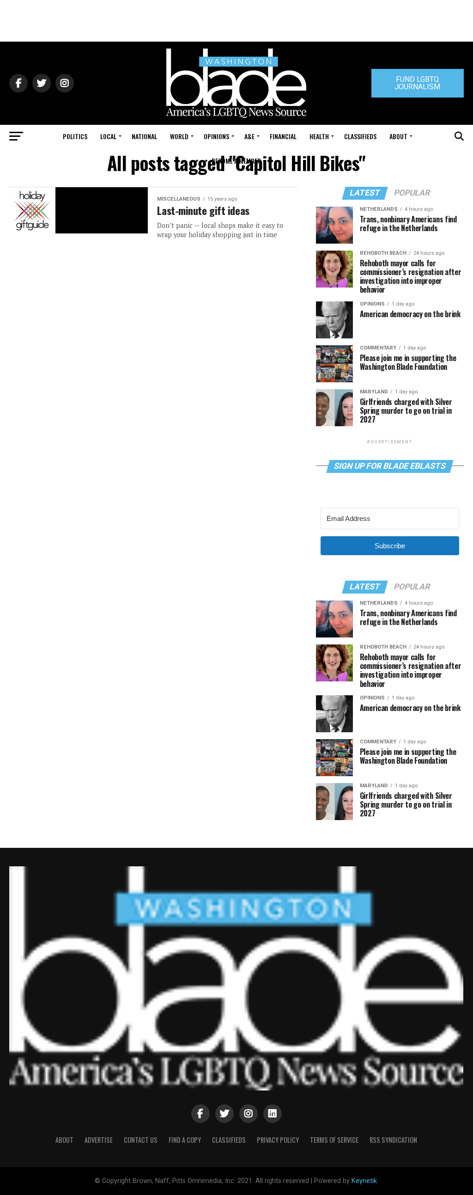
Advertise (99, 1140)
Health (319, 136)
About (398, 136)
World (179, 136)
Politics (75, 136)
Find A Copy (185, 1140)
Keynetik (364, 1181)
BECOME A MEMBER (236, 160)
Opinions (216, 136)
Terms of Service (334, 1140)
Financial (283, 136)
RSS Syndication (393, 1140)
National (144, 136)
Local (108, 136)
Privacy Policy (278, 1140)
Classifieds (360, 136)
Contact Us (141, 1140)
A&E (249, 136)
